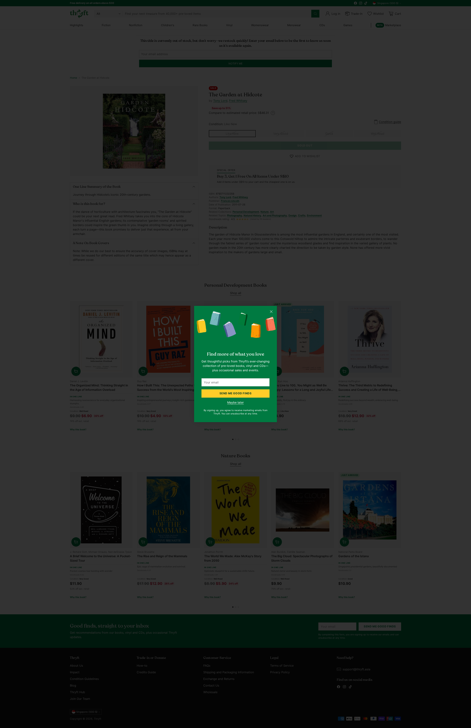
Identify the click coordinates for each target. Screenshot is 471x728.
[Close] (271, 311)
